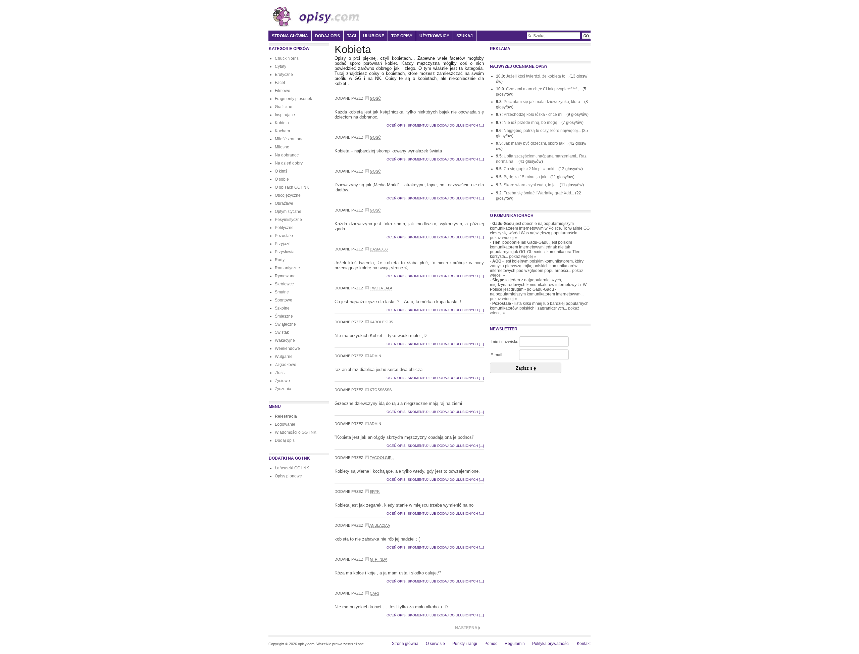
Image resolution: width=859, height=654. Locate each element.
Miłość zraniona (289, 139)
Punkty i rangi (464, 643)
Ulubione (373, 36)
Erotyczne (284, 74)
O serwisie (435, 643)
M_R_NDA (378, 559)
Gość (375, 98)
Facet (280, 82)
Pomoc (491, 643)
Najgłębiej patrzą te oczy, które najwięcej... (543, 130)
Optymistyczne (288, 211)
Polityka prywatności (550, 643)
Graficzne (283, 106)
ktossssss (381, 390)
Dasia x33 (379, 249)
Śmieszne (284, 316)
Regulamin (515, 643)
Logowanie (285, 424)
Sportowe (283, 300)
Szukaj (464, 36)
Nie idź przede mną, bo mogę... (532, 122)
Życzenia (283, 388)
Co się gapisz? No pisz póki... (531, 169)
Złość (280, 372)
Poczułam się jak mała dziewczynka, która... (544, 101)
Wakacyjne (285, 340)
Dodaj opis (327, 36)
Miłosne (282, 147)
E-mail (496, 355)
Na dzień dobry (289, 163)
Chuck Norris (287, 58)
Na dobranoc (287, 155)
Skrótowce (284, 284)
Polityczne (284, 227)
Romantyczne (287, 268)
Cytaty (280, 66)
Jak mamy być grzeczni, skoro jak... (536, 143)
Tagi (351, 36)
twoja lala (381, 288)
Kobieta (282, 123)
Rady (280, 260)
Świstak (282, 332)
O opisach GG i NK (292, 187)
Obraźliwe (284, 203)
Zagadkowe (285, 364)
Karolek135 (381, 322)
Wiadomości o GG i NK (295, 432)
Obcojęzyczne (288, 195)
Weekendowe (287, 348)
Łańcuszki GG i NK (292, 468)
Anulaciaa (379, 525)
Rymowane (285, 276)
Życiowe (282, 380)
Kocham (282, 131)
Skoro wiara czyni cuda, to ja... (532, 185)
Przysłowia (285, 251)
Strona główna (290, 36)
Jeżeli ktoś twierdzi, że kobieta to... (537, 76)
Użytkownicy (434, 36)
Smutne (282, 292)
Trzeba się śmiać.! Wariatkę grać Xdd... (539, 193)
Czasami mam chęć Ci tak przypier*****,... (544, 89)
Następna (466, 627)
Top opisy (401, 36)
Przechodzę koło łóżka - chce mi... (535, 114)
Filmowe (282, 90)
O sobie (282, 179)
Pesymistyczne (288, 219)
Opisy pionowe (288, 476)
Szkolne (282, 308)
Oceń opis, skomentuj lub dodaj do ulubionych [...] (435, 125)
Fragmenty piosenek (293, 98)
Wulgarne (284, 356)
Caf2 (374, 593)
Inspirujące (285, 114)
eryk (375, 491)
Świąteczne (285, 324)
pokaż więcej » (503, 237)
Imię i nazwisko (504, 341)
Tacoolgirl (382, 458)
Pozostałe (284, 235)
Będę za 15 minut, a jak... (527, 177)
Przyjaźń (283, 243)
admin (375, 356)
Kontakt (584, 643)
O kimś (281, 171)
